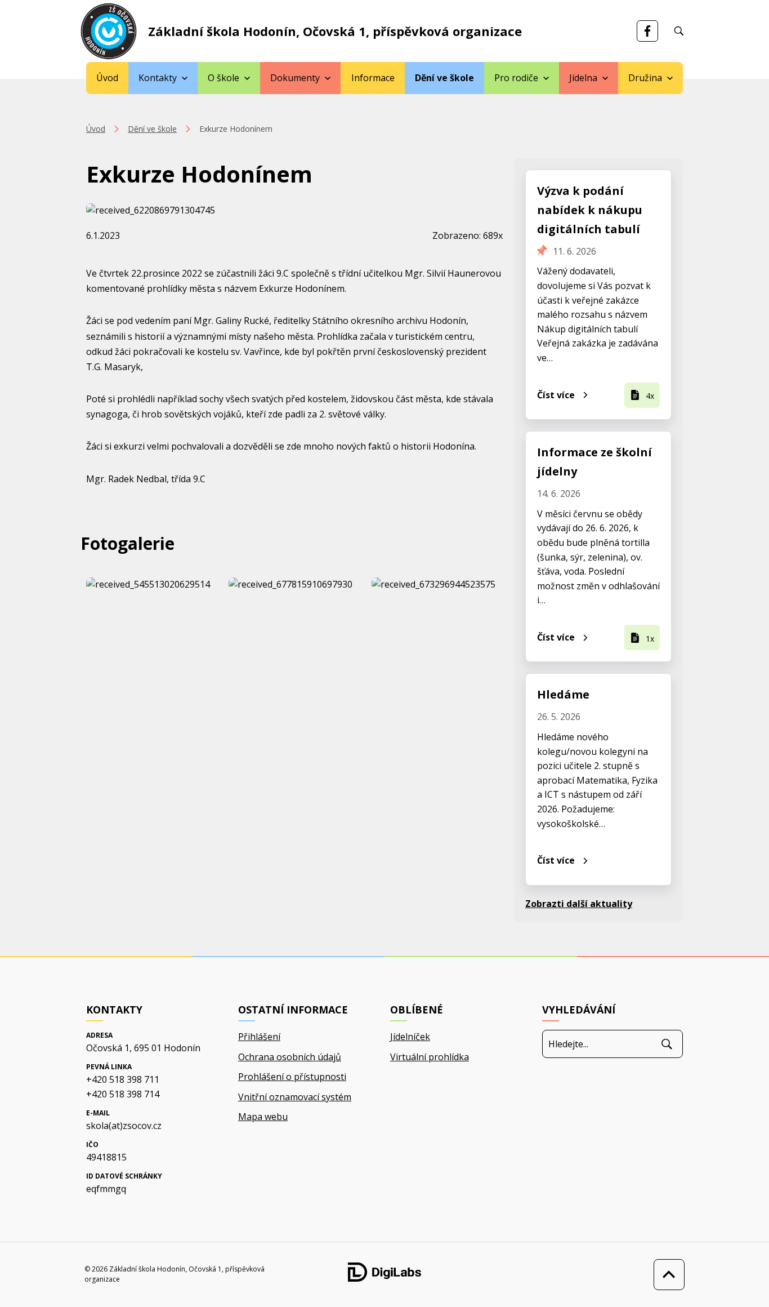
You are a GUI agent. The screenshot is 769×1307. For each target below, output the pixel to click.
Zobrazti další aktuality (578, 903)
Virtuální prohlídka (429, 1057)
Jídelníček (410, 1036)
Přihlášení (259, 1036)
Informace (373, 78)
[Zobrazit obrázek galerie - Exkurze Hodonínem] (152, 584)
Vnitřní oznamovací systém (294, 1097)
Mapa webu (263, 1116)
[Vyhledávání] (678, 31)
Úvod (107, 78)
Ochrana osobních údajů (289, 1057)
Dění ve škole (444, 78)
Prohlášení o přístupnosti (292, 1076)
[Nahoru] (666, 1274)
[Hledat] (666, 1044)
